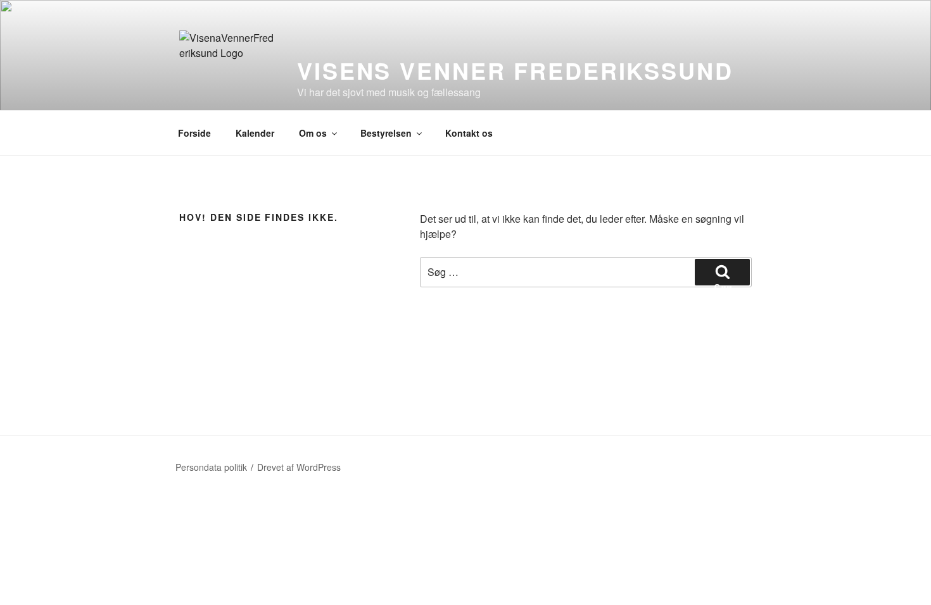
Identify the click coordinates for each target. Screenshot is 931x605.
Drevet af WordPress (299, 467)
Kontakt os (469, 133)
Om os (313, 133)
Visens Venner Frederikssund (515, 70)
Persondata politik (211, 467)
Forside (194, 133)
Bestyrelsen (386, 133)
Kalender (255, 133)
